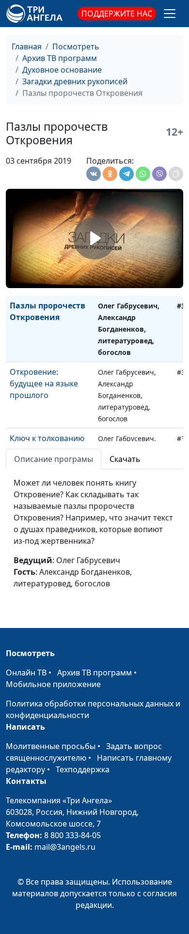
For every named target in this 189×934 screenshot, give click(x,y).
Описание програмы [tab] (53, 459)
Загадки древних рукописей (74, 81)
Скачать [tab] (125, 459)
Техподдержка (83, 769)
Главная (27, 46)
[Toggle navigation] (169, 13)
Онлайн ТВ (26, 672)
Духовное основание (62, 69)
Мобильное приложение (53, 684)
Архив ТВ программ (59, 58)
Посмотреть (75, 46)
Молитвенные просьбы (50, 746)
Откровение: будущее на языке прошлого (44, 383)
